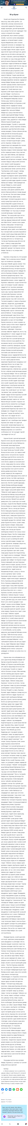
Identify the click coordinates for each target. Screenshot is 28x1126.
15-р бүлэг (8, 1099)
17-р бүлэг (9, 1101)
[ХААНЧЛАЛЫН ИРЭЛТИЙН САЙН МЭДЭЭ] (14, 8)
